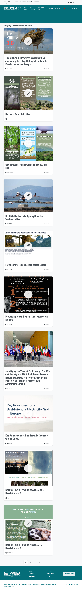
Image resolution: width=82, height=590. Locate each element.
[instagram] (76, 2)
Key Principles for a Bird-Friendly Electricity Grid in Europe (26, 437)
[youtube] (71, 2)
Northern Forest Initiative (17, 114)
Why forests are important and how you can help (26, 166)
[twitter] (68, 2)
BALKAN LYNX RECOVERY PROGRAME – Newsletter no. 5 (23, 546)
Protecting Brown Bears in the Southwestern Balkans (26, 318)
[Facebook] (65, 2)
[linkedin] (73, 2)
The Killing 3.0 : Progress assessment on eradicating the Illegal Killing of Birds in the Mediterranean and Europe (26, 61)
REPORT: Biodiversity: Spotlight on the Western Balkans (24, 217)
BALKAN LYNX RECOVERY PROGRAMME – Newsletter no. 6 (24, 491)
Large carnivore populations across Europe (25, 264)
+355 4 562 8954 (7, 2)
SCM (13, 586)
